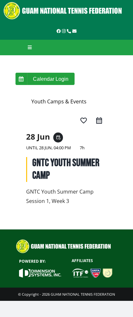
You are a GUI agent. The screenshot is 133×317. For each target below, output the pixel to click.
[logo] (66, 4)
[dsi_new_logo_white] (40, 271)
